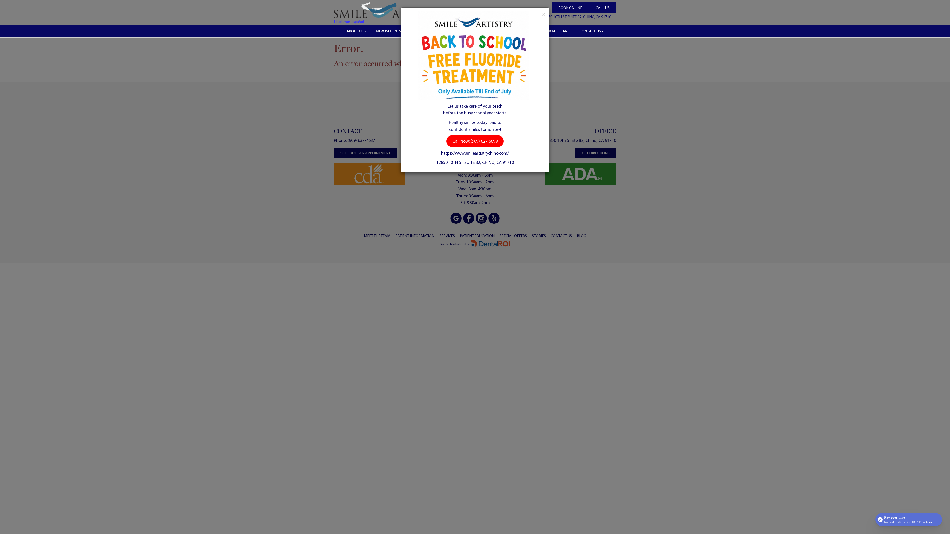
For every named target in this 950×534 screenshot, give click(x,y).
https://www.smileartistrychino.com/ (475, 153)
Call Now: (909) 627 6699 (475, 141)
